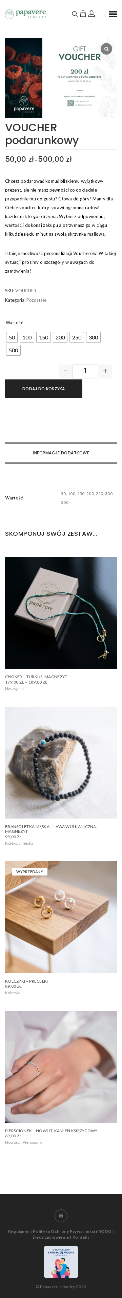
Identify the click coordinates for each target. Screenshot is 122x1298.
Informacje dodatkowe (61, 453)
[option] (61, 77)
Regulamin (18, 1231)
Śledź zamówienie (51, 1237)
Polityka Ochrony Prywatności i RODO (72, 1231)
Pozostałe (36, 300)
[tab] (61, 453)
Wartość (14, 322)
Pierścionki (33, 1142)
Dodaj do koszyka (43, 389)
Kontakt (81, 1237)
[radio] (11, 337)
